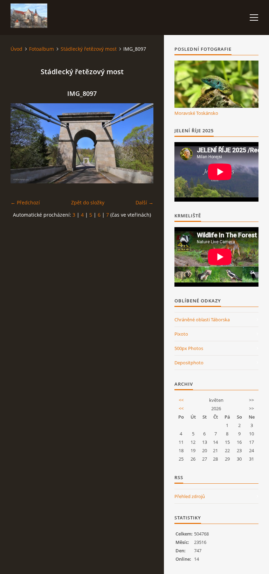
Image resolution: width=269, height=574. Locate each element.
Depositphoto (189, 362)
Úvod (16, 49)
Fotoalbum (41, 49)
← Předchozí (25, 202)
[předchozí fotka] (22, 143)
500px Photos (188, 348)
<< (181, 400)
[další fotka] (142, 143)
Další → (144, 202)
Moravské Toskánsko (196, 113)
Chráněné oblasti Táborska (202, 319)
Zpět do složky (87, 202)
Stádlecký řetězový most (89, 49)
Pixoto (181, 334)
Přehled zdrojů (189, 496)
